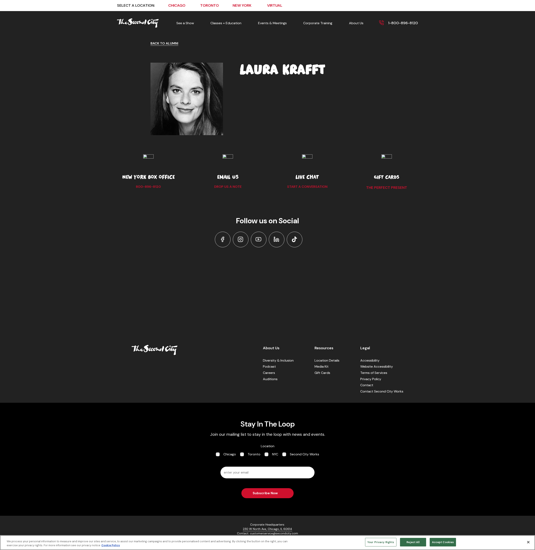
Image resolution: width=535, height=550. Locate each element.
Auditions (270, 379)
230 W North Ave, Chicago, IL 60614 (267, 529)
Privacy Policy (370, 379)
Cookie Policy (110, 545)
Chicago (229, 454)
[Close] (528, 542)
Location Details (327, 360)
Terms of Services (373, 373)
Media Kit (322, 366)
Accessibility (370, 360)
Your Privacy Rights (380, 542)
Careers (269, 373)
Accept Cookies (443, 542)
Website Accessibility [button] (376, 366)
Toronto (254, 454)
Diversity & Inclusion (278, 360)
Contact (366, 385)
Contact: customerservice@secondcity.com (267, 533)
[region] (267, 542)
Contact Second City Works (381, 391)
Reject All (412, 542)
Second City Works (304, 454)
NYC (275, 454)
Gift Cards (322, 373)
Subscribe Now (265, 493)
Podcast (269, 366)
